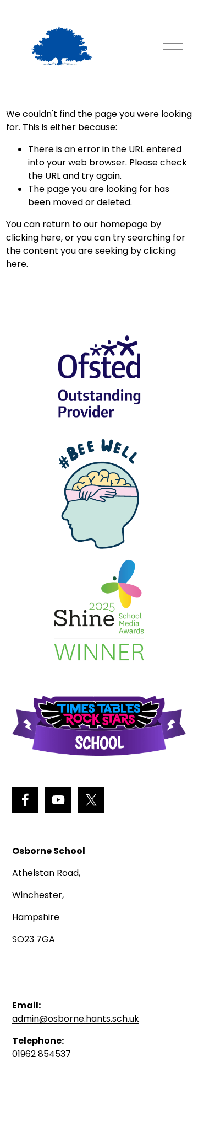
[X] (91, 800)
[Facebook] (25, 800)
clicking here (33, 237)
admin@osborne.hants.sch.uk (75, 1018)
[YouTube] (58, 800)
